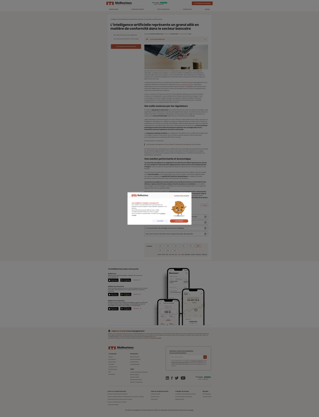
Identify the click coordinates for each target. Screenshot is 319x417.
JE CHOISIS (160, 221)
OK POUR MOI (179, 221)
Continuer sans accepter (181, 197)
